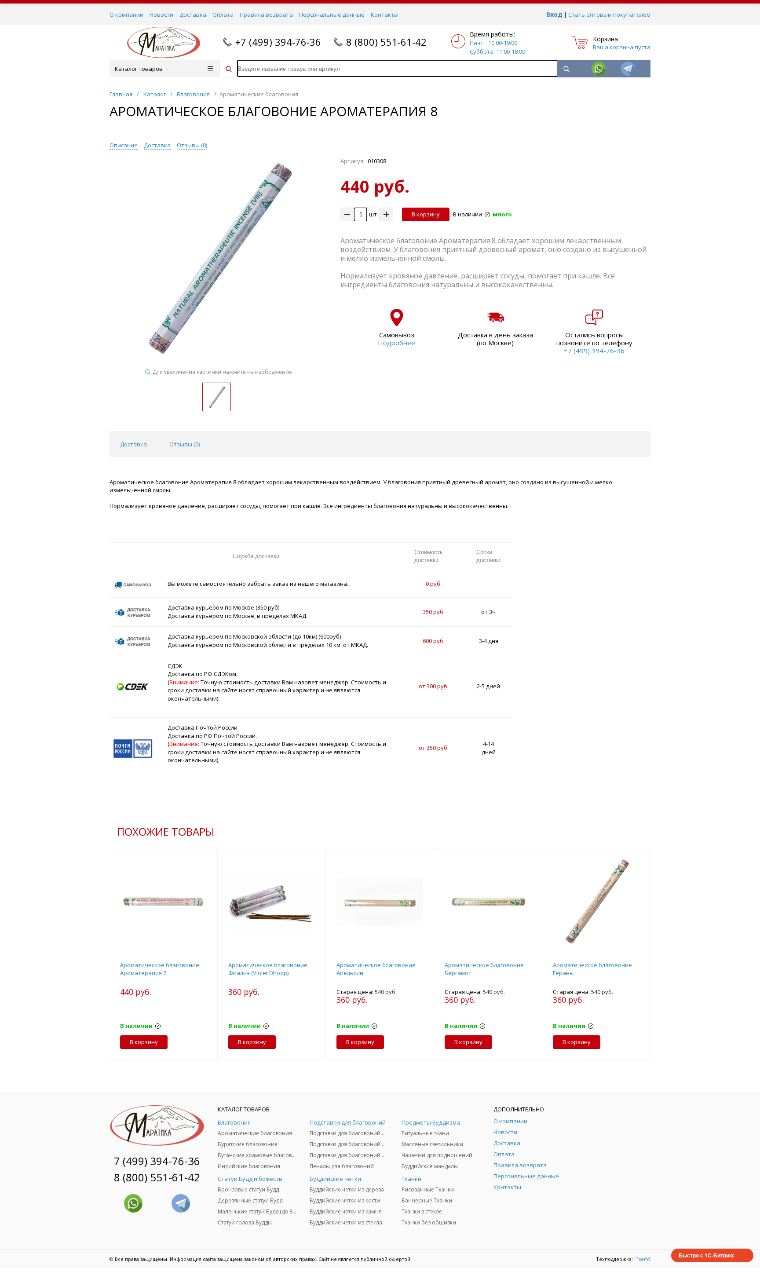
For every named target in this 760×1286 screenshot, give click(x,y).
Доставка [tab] (133, 444)
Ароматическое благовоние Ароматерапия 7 (159, 969)
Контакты (384, 14)
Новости (161, 14)
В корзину (426, 214)
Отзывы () (192, 145)
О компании (126, 14)
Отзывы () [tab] (184, 444)
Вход (554, 14)
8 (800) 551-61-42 (386, 41)
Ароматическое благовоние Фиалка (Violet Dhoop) (267, 969)
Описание (124, 145)
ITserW (642, 1259)
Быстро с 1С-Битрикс (707, 1255)
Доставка (192, 14)
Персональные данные (332, 14)
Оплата (223, 14)
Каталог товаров (139, 69)
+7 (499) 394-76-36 (278, 41)
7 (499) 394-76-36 (157, 1161)
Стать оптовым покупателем (609, 14)
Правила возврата (266, 14)
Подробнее (396, 342)
